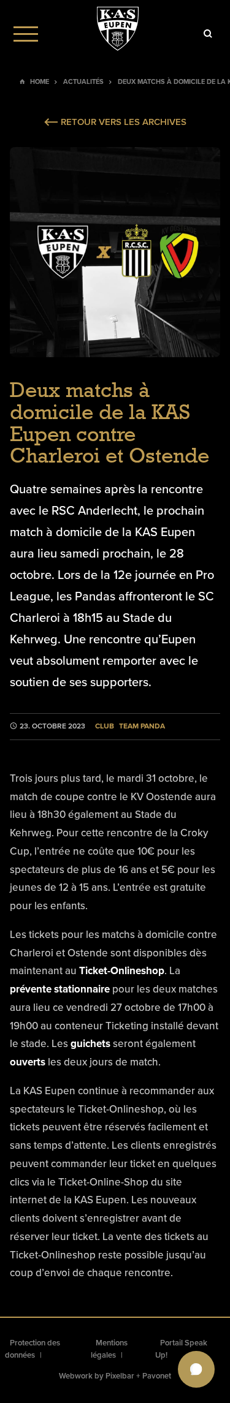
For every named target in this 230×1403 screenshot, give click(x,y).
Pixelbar (119, 1376)
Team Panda (142, 726)
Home (39, 82)
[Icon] (208, 33)
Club (104, 726)
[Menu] (26, 33)
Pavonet (156, 1376)
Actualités (83, 82)
